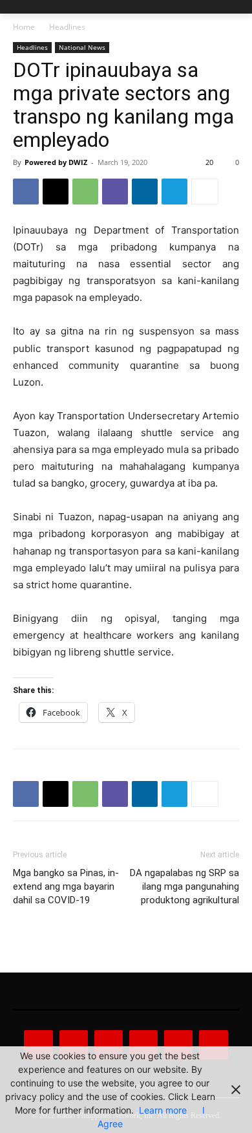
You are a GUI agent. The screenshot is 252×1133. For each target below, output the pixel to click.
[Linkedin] (145, 191)
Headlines (67, 26)
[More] (204, 191)
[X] (55, 191)
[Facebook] (26, 191)
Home (24, 26)
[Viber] (115, 191)
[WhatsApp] (85, 191)
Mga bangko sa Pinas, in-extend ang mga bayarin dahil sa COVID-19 (66, 886)
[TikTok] (143, 1044)
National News (82, 47)
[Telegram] (174, 191)
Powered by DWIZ (56, 162)
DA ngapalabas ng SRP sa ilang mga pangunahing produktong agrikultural (184, 886)
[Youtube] (213, 1044)
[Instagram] (73, 1044)
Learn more (163, 1110)
